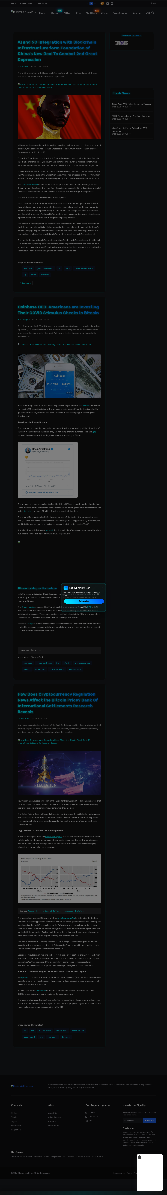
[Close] (102, 588)
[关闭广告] (139, 1157)
